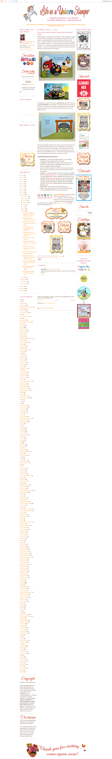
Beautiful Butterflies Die (25, 322)
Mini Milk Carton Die (24, 484)
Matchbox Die (23, 481)
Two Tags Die (23, 651)
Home (56, 300)
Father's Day (23, 410)
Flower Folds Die (24, 422)
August (24, 204)
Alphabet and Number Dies (26, 307)
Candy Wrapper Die (24, 349)
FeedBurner (31, 84)
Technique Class (24, 621)
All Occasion (23, 305)
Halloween (22, 446)
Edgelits (22, 394)
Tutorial (21, 649)
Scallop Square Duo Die (25, 557)
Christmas (22, 359)
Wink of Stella (23, 668)
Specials (22, 583)
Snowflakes (22, 579)
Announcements (24, 312)
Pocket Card (23, 534)
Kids (51, 257)
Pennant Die (23, 523)
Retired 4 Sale (60, 25)
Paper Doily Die (23, 514)
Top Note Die (23, 642)
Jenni (21, 457)
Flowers (22, 423)
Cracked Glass (23, 375)
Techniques (22, 623)
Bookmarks (22, 336)
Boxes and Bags (24, 342)
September (25, 202)
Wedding (22, 662)
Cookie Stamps (23, 372)
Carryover (22, 351)
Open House (23, 505)
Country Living (23, 373)
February (25, 281)
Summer (22, 609)
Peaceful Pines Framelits (26, 521)
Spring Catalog (23, 586)
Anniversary (23, 310)
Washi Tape (22, 659)
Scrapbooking (23, 559)
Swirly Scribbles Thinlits (25, 616)
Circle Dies (22, 360)
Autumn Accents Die (24, 316)
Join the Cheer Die (24, 462)
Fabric (21, 401)
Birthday (46, 257)
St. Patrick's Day (24, 588)
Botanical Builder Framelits (26, 338)
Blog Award (22, 333)
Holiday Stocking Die (25, 451)
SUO (21, 610)
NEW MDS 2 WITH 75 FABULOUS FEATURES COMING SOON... (28, 257)
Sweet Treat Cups (24, 614)
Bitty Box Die (23, 329)
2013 (22, 192)
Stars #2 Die (23, 599)
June (24, 208)
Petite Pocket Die (24, 529)
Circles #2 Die (23, 362)
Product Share (23, 536)
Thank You (22, 629)
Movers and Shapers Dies (26, 490)
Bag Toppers (23, 320)
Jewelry (21, 459)
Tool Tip (22, 638)
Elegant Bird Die (24, 396)
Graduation (22, 444)
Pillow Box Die (23, 531)
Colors (21, 370)
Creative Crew (23, 377)
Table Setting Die (24, 620)
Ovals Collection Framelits (26, 510)
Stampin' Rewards (61, 203)
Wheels (21, 666)
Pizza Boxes (23, 533)
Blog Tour (22, 334)
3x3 (21, 301)
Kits (21, 466)
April (24, 277)
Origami (22, 507)
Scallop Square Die (24, 555)
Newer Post (40, 300)
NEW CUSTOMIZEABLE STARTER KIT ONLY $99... (28, 273)
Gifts (21, 442)
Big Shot (22, 325)
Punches (22, 540)
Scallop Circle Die (24, 549)
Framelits (22, 429)
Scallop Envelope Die (25, 553)
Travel (21, 644)
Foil (21, 425)
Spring (21, 584)
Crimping (22, 379)
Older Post (72, 300)
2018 (22, 181)
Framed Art (22, 427)
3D (20, 299)
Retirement (22, 546)
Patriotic (22, 520)
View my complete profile (27, 49)
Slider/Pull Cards (24, 571)
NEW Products (23, 497)
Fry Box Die (22, 433)
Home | (28, 24)
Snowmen (22, 581)
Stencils (22, 603)
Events (21, 399)
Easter (21, 392)
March (24, 279)
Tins (21, 636)
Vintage (21, 657)
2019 (22, 179)
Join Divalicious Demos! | (44, 24)
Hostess (22, 453)
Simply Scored (23, 568)
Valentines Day (23, 653)
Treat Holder (23, 646)
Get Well (22, 436)
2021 (22, 175)
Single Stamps (23, 570)
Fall (21, 403)
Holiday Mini (23, 449)
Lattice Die (22, 470)
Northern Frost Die (24, 501)
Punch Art (55, 257)
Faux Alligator (23, 412)
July (24, 206)
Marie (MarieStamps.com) (28, 41)
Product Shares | (81, 24)
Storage (22, 607)
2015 (22, 188)
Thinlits (21, 634)
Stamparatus (23, 590)
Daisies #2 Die (23, 383)
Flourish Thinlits (23, 420)
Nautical (22, 496)
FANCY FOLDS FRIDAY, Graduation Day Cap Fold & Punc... (29, 248)
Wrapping (22, 671)
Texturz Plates (23, 627)
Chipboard (22, 357)
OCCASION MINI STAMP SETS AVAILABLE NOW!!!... (28, 268)
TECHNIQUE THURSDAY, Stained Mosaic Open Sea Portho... (29, 223)
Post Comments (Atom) (49, 303)
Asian (21, 314)
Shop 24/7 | (54, 24)
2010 (22, 288)
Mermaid (22, 483)
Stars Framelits (23, 601)
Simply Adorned (23, 566)
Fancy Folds (23, 409)
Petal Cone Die (23, 527)
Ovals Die (22, 512)
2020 (22, 177)
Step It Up (22, 605)
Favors (21, 414)
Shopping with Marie (25, 564)
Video (21, 655)
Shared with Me (23, 560)
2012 (22, 194)
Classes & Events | (62, 24)
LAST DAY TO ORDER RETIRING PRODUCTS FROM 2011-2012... (28, 214)
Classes (22, 366)
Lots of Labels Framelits (25, 475)
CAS (21, 353)
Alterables (22, 309)
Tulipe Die (22, 647)
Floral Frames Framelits (25, 418)
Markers (22, 477)
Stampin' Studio (23, 596)
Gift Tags (22, 440)
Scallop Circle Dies (24, 551)
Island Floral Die (24, 455)
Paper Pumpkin (23, 516)
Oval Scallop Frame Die (25, 509)
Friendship (22, 431)
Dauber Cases (23, 384)
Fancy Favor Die (24, 407)
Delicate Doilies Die (24, 388)
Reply (42, 274)
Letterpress (22, 472)
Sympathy (22, 618)
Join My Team (23, 460)
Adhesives (22, 303)
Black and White (24, 331)
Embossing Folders (24, 397)
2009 (22, 290)
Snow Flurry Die (24, 575)
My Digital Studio (24, 492)
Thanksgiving (23, 631)
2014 (22, 190)
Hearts (21, 447)
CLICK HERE (30, 45)
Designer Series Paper (25, 390)
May (24, 210)
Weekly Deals (23, 664)
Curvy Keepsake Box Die (26, 381)
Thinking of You (23, 633)
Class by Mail (23, 364)
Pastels (21, 518)
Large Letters (23, 468)
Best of (21, 323)
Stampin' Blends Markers (26, 592)
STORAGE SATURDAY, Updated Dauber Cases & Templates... (29, 234)
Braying (21, 344)
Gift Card (22, 438)
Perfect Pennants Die (25, 525)
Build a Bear (23, 346)
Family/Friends (23, 405)
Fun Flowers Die (24, 434)
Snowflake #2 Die (24, 577)
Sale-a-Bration (23, 547)
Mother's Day (23, 488)
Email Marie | (33, 24)
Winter (21, 670)
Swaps (21, 612)
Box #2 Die (22, 340)
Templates (22, 625)
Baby (21, 318)
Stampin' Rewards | (72, 24)
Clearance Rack (24, 368)
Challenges (22, 355)
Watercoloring (23, 660)
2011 (22, 286)
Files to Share (23, 416)
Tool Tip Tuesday (24, 640)
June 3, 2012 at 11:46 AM (54, 269)
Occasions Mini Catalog (25, 503)
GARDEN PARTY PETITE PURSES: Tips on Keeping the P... (29, 243)
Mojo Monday (23, 486)
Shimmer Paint (23, 562)
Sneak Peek (23, 573)
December (25, 196)
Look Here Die (23, 473)
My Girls (22, 494)
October (25, 200)
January (25, 283)
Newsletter (22, 499)
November (25, 198)
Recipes (22, 542)
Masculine (22, 479)
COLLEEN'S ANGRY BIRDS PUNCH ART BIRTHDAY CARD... (55, 33)
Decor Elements (24, 386)
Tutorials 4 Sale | (52, 25)
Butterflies (22, 347)
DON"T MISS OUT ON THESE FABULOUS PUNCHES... (27, 228)
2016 (22, 185)
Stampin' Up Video (24, 597)
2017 (22, 183)
